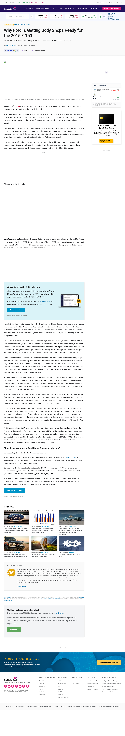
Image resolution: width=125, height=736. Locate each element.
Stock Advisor (62, 683)
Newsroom (42, 689)
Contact (41, 692)
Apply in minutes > (106, 141)
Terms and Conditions (89, 706)
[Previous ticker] (31, 16)
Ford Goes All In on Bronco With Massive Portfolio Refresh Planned (16, 555)
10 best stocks (44, 301)
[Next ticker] (104, 16)
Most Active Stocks (111, 13)
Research (42, 686)
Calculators (90, 686)
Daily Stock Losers (113, 19)
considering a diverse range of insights (50, 598)
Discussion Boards (92, 683)
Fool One (60, 694)
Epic (59, 686)
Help (118, 2)
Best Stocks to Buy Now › (111, 8)
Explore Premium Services (22, 24)
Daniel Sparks (18, 526)
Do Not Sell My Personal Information (109, 706)
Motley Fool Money (63, 697)
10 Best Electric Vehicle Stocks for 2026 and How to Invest (43, 555)
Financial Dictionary (93, 689)
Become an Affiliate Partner (110, 692)
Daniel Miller (72, 526)
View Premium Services (109, 662)
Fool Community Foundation (110, 689)
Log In (110, 2)
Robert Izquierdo (46, 526)
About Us (41, 681)
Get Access (96, 100)
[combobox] (17, 16)
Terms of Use (9, 706)
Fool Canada (75, 683)
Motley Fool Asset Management (111, 681)
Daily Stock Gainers (111, 17)
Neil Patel (71, 552)
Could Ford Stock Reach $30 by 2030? (69, 555)
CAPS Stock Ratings (93, 681)
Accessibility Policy (45, 706)
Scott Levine (44, 552)
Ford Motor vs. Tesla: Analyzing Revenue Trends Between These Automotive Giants (42, 530)
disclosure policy (8, 600)
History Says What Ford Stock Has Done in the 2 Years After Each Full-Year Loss (16, 530)
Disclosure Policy (32, 706)
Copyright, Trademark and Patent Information (67, 706)
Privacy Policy (20, 706)
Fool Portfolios (62, 692)
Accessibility (100, 2)
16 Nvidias (59, 613)
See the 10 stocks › (14, 490)
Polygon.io (24, 691)
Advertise (42, 694)
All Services (61, 681)
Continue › (14, 630)
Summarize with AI (39, 50)
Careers (41, 683)
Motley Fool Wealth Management (111, 683)
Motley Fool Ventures (108, 686)
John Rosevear (11, 45)
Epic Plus (60, 689)
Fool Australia (76, 681)
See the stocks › (16, 310)
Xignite (18, 691)
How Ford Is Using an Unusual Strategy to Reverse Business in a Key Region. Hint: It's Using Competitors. (70, 531)
